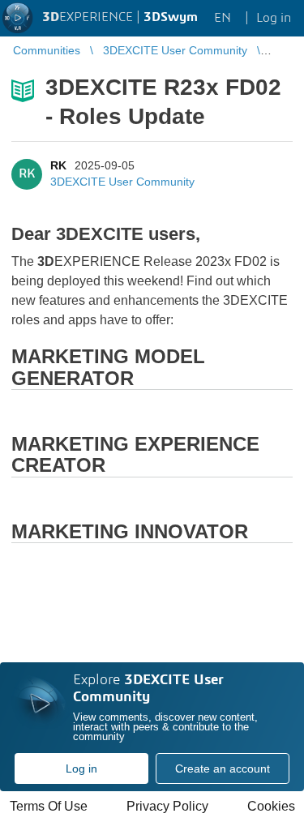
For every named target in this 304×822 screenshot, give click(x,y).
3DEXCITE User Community (122, 181)
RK (58, 165)
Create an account (222, 768)
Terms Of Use (49, 806)
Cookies (271, 806)
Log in (81, 768)
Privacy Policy (167, 806)
